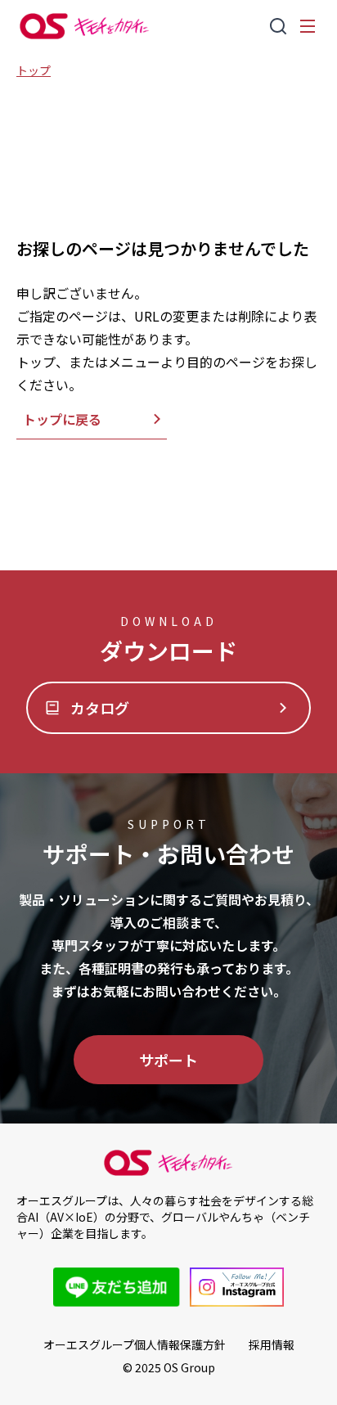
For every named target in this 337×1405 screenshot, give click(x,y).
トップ (33, 70)
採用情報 (271, 1344)
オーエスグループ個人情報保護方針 (134, 1344)
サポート (168, 1059)
